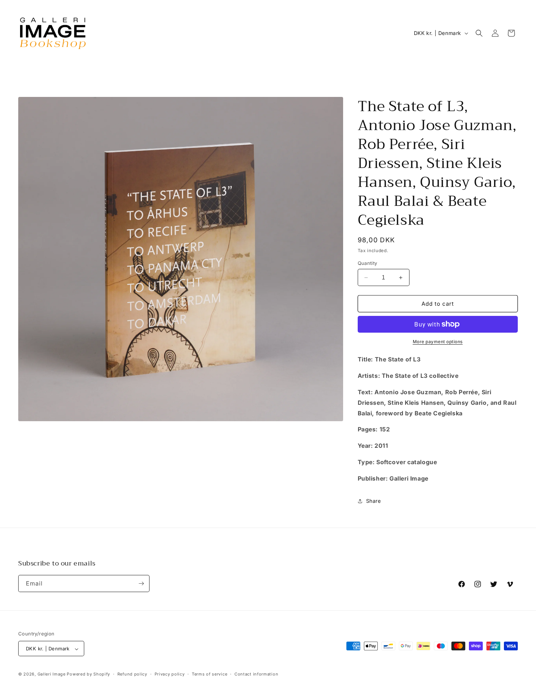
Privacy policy (170, 674)
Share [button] (373, 501)
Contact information (256, 674)
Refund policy (132, 674)
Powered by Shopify (88, 674)
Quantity (367, 263)
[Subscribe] (141, 583)
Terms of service (209, 674)
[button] (479, 33)
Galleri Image (52, 674)
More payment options (438, 341)
